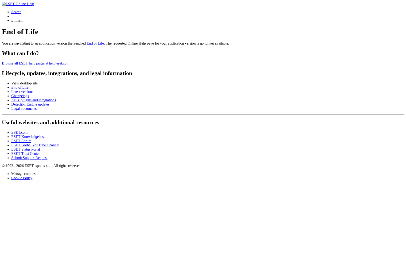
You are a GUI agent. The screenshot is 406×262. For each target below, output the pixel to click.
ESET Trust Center (25, 154)
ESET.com (19, 132)
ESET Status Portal (25, 149)
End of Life (95, 43)
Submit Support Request (29, 158)
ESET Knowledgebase (28, 137)
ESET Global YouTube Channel (35, 145)
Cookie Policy (21, 178)
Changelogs (20, 96)
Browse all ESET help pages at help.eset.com (35, 63)
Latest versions (22, 92)
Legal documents (24, 108)
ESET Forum (21, 141)
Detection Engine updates (30, 104)
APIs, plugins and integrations (33, 100)
